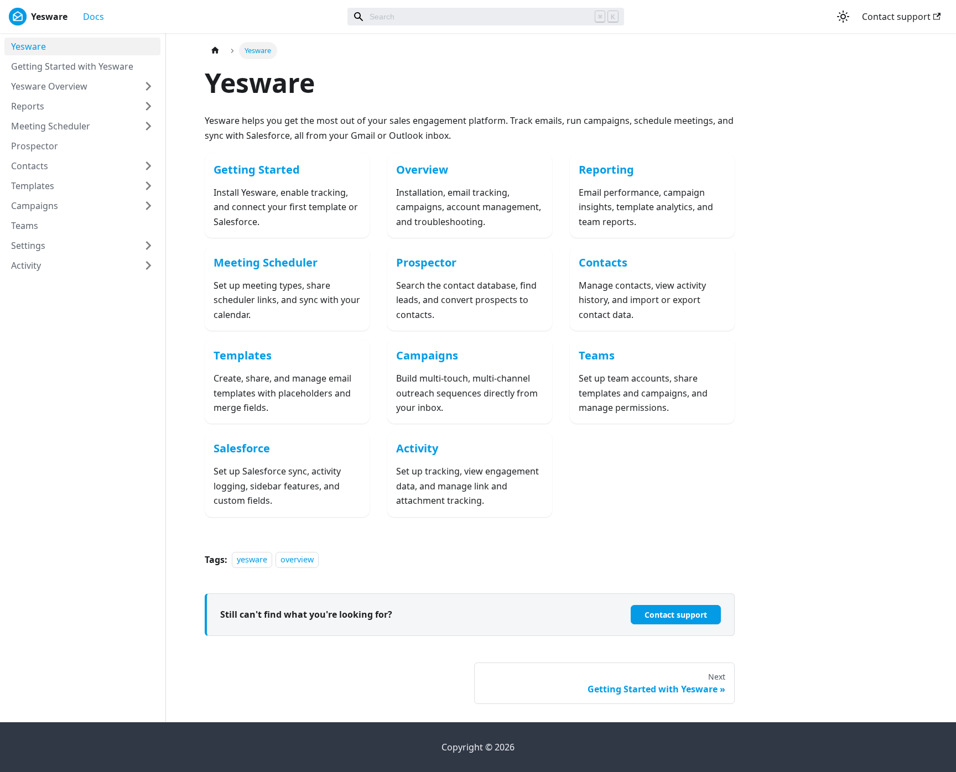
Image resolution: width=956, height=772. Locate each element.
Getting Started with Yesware (72, 66)
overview (297, 560)
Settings (28, 245)
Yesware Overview (49, 86)
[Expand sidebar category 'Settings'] (148, 245)
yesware (252, 560)
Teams (24, 226)
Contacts (29, 166)
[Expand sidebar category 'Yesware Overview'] (148, 86)
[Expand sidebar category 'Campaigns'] (148, 206)
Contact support (896, 17)
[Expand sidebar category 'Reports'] (148, 106)
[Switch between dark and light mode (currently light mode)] (843, 16)
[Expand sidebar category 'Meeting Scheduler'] (148, 126)
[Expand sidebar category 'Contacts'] (148, 166)
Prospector (34, 146)
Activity (26, 265)
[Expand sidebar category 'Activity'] (148, 265)
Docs (93, 17)
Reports (27, 106)
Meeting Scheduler (50, 126)
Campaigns (34, 206)
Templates (32, 186)
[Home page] (215, 50)
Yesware (28, 46)
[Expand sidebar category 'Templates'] (148, 186)
